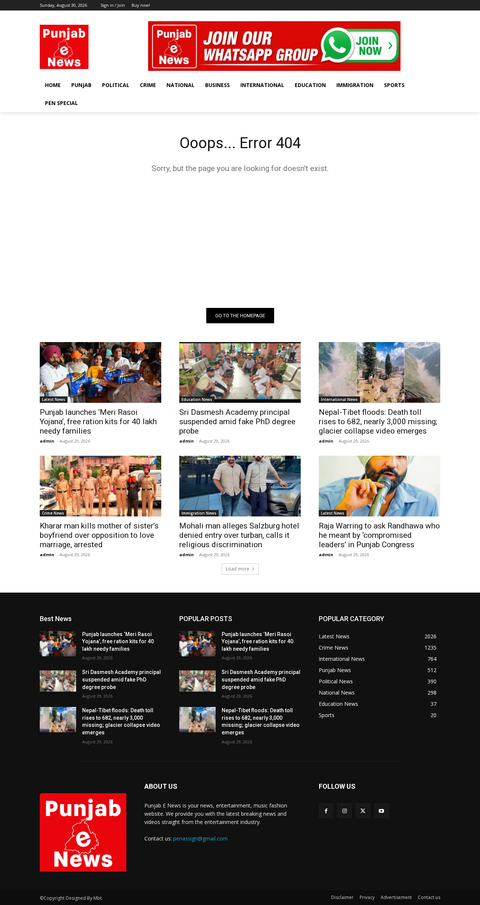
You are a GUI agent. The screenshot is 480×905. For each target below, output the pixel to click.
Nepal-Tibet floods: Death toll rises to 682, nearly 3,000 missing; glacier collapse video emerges (378, 421)
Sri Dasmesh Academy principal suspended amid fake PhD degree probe (237, 421)
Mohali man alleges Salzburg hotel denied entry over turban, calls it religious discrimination (239, 535)
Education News (197, 399)
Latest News (53, 399)
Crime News (53, 513)
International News (339, 399)
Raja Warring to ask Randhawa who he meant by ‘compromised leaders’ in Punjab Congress (379, 535)
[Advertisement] (240, 240)
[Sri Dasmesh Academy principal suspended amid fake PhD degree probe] (240, 372)
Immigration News (199, 513)
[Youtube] (436, 16)
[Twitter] (425, 16)
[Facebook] (404, 16)
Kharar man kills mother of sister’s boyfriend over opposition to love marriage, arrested (99, 535)
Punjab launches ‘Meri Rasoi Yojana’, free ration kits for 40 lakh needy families (98, 421)
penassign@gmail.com (200, 838)
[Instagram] (415, 16)
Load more (237, 569)
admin (47, 441)
